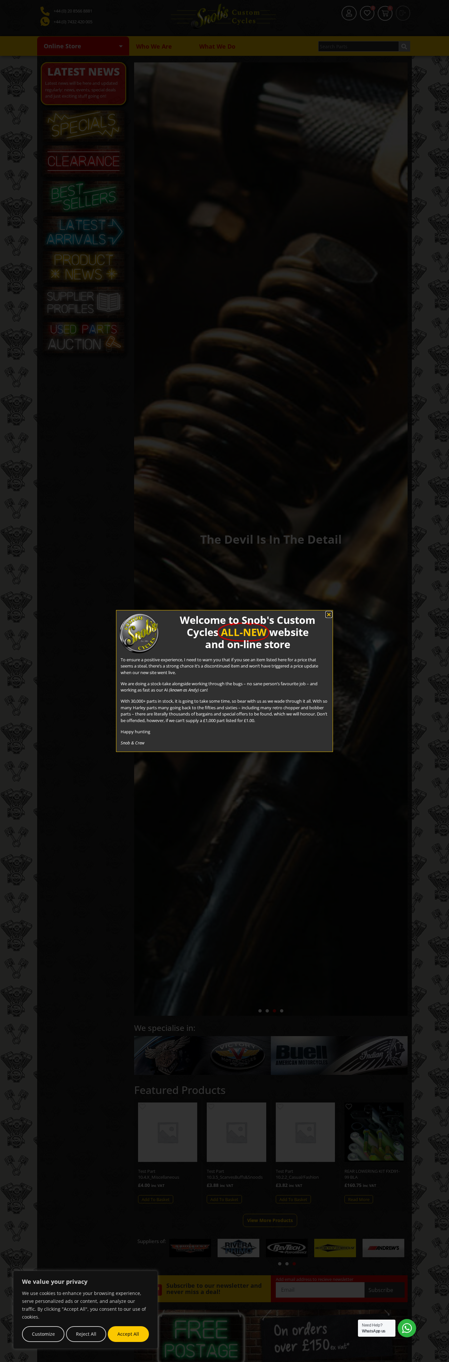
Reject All (86, 1334)
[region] (85, 1310)
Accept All (128, 1334)
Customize (43, 1334)
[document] (224, 681)
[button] (328, 614)
